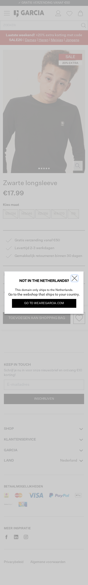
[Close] (74, 278)
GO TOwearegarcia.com (44, 303)
